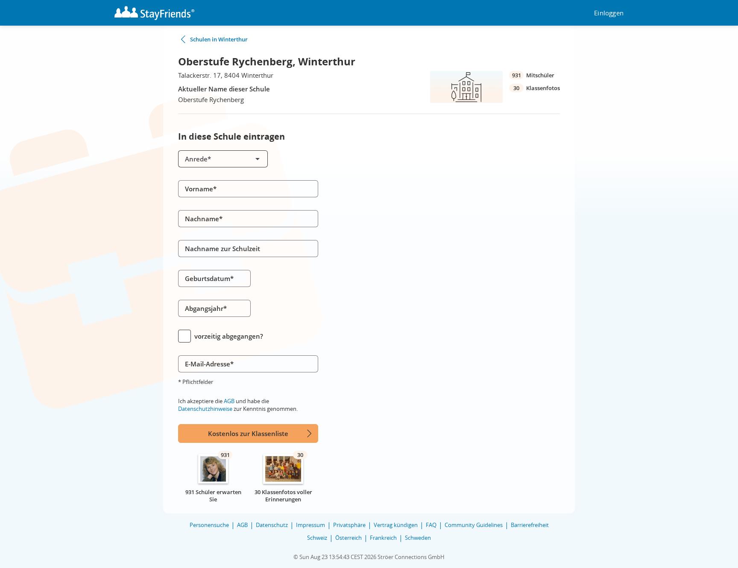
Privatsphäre (349, 525)
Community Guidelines (474, 525)
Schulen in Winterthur (219, 39)
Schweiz (317, 538)
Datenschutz (272, 525)
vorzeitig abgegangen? (228, 336)
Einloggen (609, 13)
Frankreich (383, 538)
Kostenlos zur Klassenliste (248, 433)
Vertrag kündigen (396, 525)
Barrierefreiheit (530, 525)
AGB (229, 401)
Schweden (418, 538)
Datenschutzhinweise (205, 409)
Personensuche (209, 525)
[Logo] (154, 13)
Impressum (310, 525)
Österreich (348, 538)
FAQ (431, 525)
